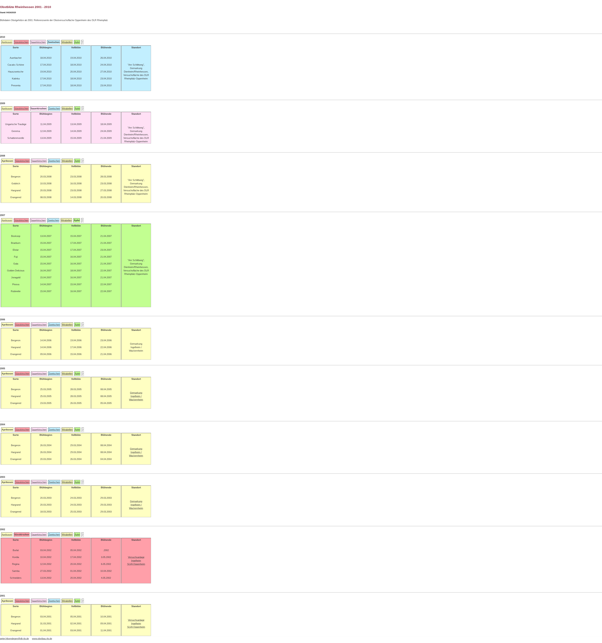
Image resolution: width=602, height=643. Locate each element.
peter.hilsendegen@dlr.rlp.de (14, 638)
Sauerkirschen (38, 42)
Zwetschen (54, 108)
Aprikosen (7, 42)
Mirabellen (67, 42)
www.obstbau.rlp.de (42, 638)
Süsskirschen (21, 42)
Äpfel (77, 42)
